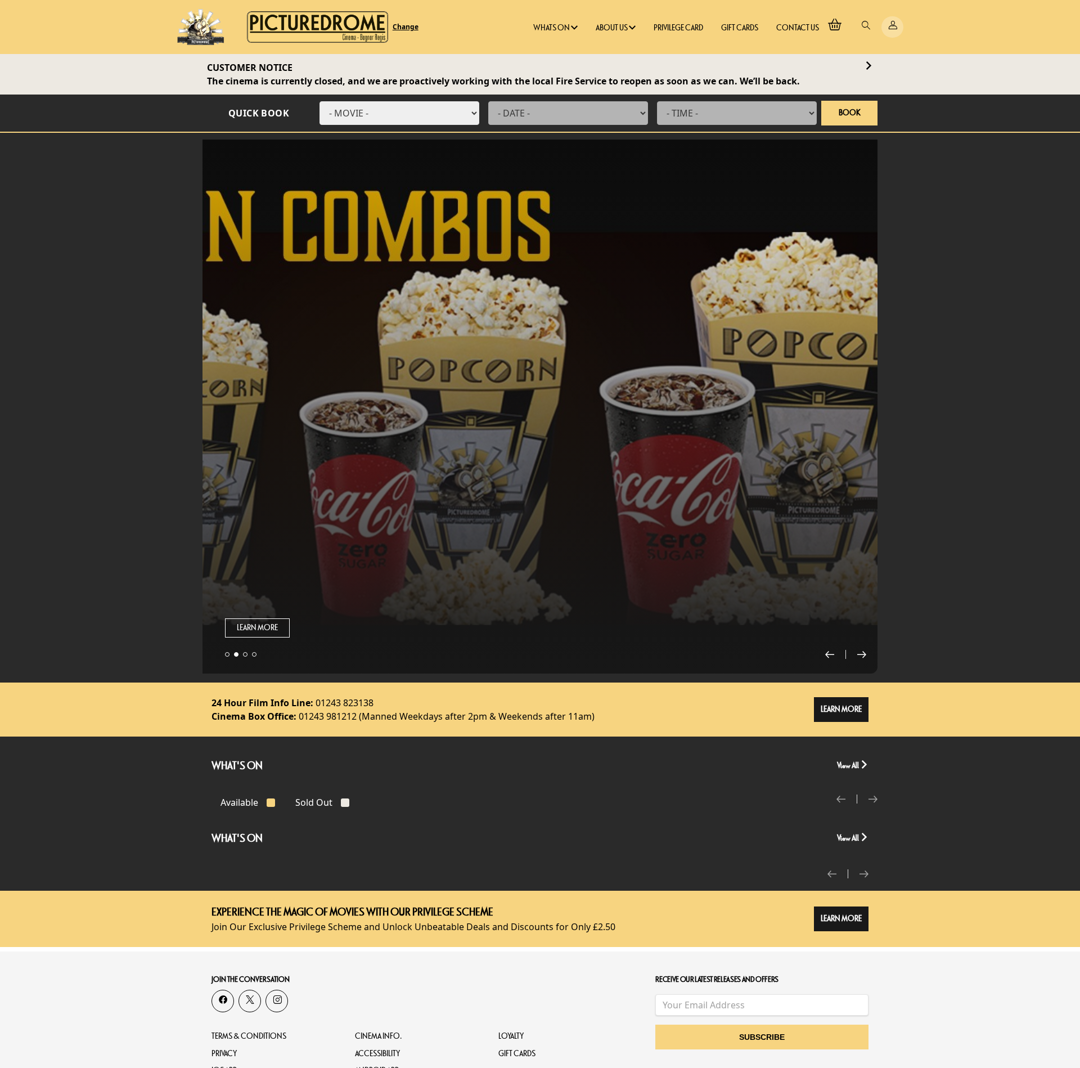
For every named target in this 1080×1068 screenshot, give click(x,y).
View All (848, 765)
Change (405, 27)
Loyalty (511, 1036)
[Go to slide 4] (254, 654)
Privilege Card (678, 28)
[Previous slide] (835, 654)
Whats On (552, 28)
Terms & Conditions (249, 1036)
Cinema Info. (378, 1036)
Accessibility (377, 1053)
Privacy (224, 1053)
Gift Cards (739, 28)
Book (850, 113)
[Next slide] (861, 654)
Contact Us (797, 28)
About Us (612, 28)
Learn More (257, 627)
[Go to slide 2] (236, 654)
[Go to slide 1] (227, 654)
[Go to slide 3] (245, 654)
